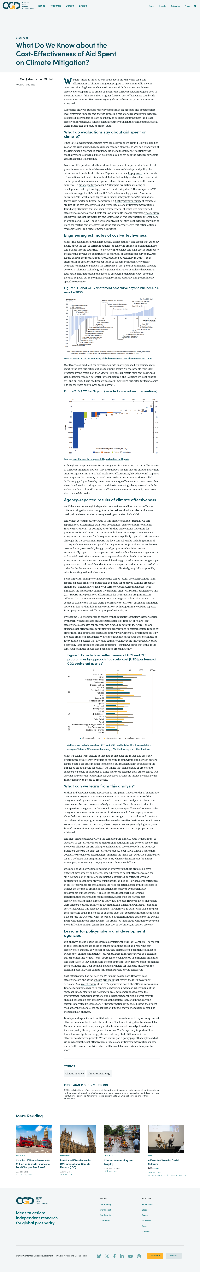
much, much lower (146, 489)
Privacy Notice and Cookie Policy (71, 1256)
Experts (69, 5)
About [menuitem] (151, 6)
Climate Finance (74, 1073)
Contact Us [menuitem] (105, 1221)
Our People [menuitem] (105, 1215)
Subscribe (155, 1255)
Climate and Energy (99, 1073)
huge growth (135, 173)
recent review (88, 984)
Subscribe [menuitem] (175, 6)
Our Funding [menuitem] (106, 1204)
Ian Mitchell (46, 79)
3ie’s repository (87, 185)
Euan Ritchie (22, 1172)
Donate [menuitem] (162, 6)
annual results (124, 540)
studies (155, 213)
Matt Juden (26, 79)
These (148, 213)
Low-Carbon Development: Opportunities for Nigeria (100, 459)
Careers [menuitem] (145, 1232)
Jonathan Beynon (112, 1168)
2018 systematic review (128, 201)
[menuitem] (195, 6)
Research (55, 5)
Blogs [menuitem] (144, 1210)
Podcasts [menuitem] (146, 1221)
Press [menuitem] (187, 6)
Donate (173, 1255)
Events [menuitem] (145, 1215)
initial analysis (86, 586)
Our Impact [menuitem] (105, 1210)
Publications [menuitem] (147, 1204)
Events (83, 5)
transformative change (77, 896)
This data (141, 598)
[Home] (18, 5)
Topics (41, 5)
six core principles (104, 980)
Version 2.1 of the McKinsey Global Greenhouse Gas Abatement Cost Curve (112, 358)
